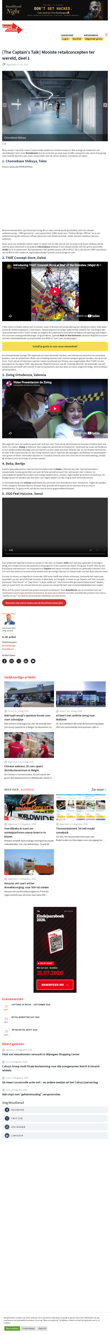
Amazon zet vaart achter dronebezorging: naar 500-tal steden (26, 885)
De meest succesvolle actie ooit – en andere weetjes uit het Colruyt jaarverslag (50, 1082)
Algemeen (11, 64)
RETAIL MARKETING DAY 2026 (25, 1017)
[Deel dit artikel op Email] (33, 661)
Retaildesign (9, 645)
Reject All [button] (42, 1328)
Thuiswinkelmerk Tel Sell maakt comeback (75, 830)
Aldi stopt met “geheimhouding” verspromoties (31, 1094)
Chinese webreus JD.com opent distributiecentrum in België (23, 768)
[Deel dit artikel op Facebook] (4, 661)
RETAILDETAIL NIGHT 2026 (24, 1029)
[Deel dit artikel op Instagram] (11, 661)
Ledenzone (67, 35)
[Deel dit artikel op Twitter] (18, 661)
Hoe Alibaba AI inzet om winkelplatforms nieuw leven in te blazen (25, 832)
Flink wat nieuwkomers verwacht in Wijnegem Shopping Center (40, 1054)
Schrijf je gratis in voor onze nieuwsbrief (55, 346)
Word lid (77, 38)
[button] (105, 105)
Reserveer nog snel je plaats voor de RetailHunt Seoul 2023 (34, 602)
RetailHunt (8, 649)
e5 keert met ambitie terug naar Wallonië (75, 717)
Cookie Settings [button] (28, 1328)
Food (10, 711)
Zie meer (97, 790)
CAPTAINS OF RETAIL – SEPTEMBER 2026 (30, 1004)
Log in (65, 38)
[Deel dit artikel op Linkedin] (26, 661)
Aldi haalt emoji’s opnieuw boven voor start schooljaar (27, 717)
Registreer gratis (93, 38)
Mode (62, 711)
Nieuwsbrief (91, 35)
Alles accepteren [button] (12, 1328)
